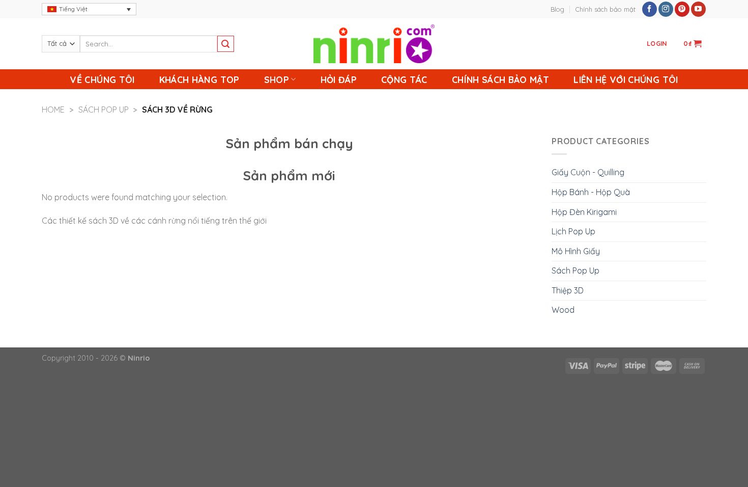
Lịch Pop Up (573, 231)
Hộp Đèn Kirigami (584, 212)
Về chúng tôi (102, 79)
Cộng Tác (404, 79)
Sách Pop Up (103, 109)
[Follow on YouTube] (698, 9)
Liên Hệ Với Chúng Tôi (625, 79)
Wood (563, 310)
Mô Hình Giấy (576, 251)
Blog (557, 9)
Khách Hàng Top (199, 79)
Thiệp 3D (568, 290)
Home (53, 109)
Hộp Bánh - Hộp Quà (591, 192)
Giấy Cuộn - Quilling (588, 172)
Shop (276, 79)
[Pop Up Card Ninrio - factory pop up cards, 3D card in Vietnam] (374, 43)
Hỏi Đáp (339, 79)
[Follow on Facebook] (649, 9)
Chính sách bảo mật (606, 9)
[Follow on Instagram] (665, 9)
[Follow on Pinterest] (682, 9)
